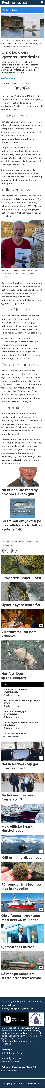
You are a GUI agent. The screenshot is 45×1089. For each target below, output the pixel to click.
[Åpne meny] (42, 2)
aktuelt (19, 541)
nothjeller (32, 541)
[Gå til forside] (20, 2)
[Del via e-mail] (28, 88)
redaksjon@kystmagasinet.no (17, 1008)
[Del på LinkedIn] (24, 88)
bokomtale (8, 545)
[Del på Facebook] (17, 88)
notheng (7, 541)
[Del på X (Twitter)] (20, 88)
